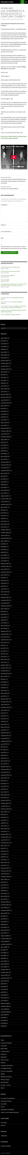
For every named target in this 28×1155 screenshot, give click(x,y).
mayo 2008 (3, 955)
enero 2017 (3, 662)
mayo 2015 (3, 718)
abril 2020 (3, 552)
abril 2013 (3, 789)
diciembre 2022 (4, 462)
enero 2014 (3, 763)
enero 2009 (3, 933)
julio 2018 (3, 611)
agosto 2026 (4, 338)
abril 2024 (3, 417)
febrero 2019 (4, 591)
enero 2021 (3, 527)
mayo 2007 (3, 989)
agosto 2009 (4, 913)
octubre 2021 (4, 501)
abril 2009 (3, 924)
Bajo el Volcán (4, 1048)
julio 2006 (3, 1017)
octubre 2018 (4, 603)
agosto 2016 (4, 676)
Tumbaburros (4, 1135)
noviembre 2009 (5, 904)
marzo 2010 (3, 893)
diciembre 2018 (4, 597)
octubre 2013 (4, 772)
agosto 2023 (4, 439)
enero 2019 (3, 594)
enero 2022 (3, 493)
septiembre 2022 (5, 470)
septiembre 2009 (5, 910)
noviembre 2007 (5, 972)
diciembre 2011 (4, 834)
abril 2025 (3, 383)
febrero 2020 (4, 558)
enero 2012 (3, 831)
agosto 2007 (4, 981)
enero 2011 (3, 865)
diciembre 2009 (4, 902)
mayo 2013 (3, 786)
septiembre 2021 (5, 504)
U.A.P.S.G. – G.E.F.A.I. (6, 1085)
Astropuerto (4, 1045)
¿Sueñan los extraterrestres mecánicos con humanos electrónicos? (13, 306)
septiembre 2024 (5, 403)
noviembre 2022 (5, 465)
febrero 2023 (4, 456)
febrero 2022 (4, 490)
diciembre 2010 (4, 868)
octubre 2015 (4, 704)
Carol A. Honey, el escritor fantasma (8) (10, 271)
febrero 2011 (4, 862)
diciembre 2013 (4, 766)
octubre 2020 (4, 535)
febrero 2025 (4, 388)
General (11, 8)
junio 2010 (3, 885)
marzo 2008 (3, 961)
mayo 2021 (3, 515)
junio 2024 (3, 411)
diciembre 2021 (4, 496)
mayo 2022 (3, 481)
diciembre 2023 (4, 428)
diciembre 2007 (4, 969)
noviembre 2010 (5, 871)
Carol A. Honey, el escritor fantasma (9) (10, 267)
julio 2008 (3, 950)
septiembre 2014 (5, 741)
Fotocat (3, 1106)
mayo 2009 (3, 921)
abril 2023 (3, 450)
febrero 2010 (4, 896)
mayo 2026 (3, 346)
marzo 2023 (3, 453)
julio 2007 (3, 983)
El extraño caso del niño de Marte (9, 187)
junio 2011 (3, 851)
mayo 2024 (3, 414)
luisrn (10, 19)
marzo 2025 (3, 386)
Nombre (3, 225)
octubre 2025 (4, 366)
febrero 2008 (4, 964)
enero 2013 (3, 797)
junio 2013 (3, 783)
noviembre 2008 (5, 938)
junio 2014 (3, 749)
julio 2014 (3, 746)
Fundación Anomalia (5, 1146)
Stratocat (3, 1125)
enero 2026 (3, 357)
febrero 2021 (4, 524)
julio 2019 (3, 577)
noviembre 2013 (5, 769)
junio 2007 (3, 986)
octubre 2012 (4, 806)
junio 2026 (3, 343)
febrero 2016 (4, 693)
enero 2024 (3, 425)
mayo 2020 (3, 549)
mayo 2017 (3, 651)
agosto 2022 (4, 473)
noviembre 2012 (5, 803)
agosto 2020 (4, 541)
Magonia (3, 1074)
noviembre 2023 (5, 431)
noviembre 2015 (5, 701)
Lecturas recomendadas (6, 1071)
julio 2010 (3, 882)
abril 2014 (3, 755)
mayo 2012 (3, 820)
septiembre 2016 (5, 673)
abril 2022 (3, 484)
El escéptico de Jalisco (6, 1101)
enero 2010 (3, 899)
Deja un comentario (18, 19)
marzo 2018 (3, 622)
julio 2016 (3, 679)
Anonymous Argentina (6, 1043)
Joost (2, 314)
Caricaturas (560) (5, 279)
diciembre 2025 (4, 360)
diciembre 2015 (4, 699)
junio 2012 (3, 817)
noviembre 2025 (5, 363)
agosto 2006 (4, 1014)
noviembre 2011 (5, 837)
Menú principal (26, 2)
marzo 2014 (3, 758)
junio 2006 (3, 1020)
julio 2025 (3, 374)
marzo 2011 (3, 859)
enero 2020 (3, 560)
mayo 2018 (3, 617)
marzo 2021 (3, 521)
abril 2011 (3, 856)
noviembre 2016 (5, 668)
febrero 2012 (4, 828)
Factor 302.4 (4, 1104)
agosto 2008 (4, 947)
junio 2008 (3, 952)
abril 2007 (3, 992)
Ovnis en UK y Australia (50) (7, 275)
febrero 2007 (4, 997)
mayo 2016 (3, 684)
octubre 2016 (4, 670)
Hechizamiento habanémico (7, 1109)
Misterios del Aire (5, 1079)
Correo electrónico (6, 231)
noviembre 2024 (5, 397)
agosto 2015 (4, 710)
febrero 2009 (4, 930)
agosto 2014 (4, 744)
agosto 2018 (4, 608)
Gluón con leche (5, 1059)
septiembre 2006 (5, 1012)
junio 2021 (3, 512)
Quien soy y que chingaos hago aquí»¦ (10, 1112)
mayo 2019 (3, 583)
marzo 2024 (3, 419)
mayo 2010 (3, 887)
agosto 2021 (4, 507)
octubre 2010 (4, 873)
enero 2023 (3, 459)
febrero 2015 (4, 727)
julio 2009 (3, 916)
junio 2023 (3, 445)
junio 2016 (3, 682)
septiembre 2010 (5, 876)
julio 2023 (3, 442)
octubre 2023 (4, 434)
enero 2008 (3, 966)
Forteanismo (4, 8)
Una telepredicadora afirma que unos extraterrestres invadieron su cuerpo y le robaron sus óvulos (13, 284)
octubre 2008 (4, 941)
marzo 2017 (3, 656)
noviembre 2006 (5, 1006)
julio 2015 (3, 713)
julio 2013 (3, 780)
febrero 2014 (4, 761)
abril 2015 (3, 721)
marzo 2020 (3, 555)
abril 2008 (3, 958)
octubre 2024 (4, 400)
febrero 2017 (4, 659)
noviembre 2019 (5, 566)
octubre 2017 (4, 637)
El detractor (4, 1054)
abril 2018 (3, 620)
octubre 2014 (4, 738)
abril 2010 (3, 890)
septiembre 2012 (5, 809)
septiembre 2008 (5, 944)
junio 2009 (3, 918)
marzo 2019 (3, 589)
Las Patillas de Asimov (6, 1068)
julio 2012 (3, 814)
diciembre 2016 (4, 665)
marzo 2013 (3, 792)
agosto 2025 (4, 371)
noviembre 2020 (5, 532)
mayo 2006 (3, 1023)
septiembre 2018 (5, 606)
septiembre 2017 (5, 639)
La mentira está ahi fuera (7, 1065)
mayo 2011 (3, 854)
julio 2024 (3, 408)
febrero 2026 (4, 355)
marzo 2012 (3, 825)
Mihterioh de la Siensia (6, 1076)
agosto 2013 (4, 778)
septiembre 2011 (5, 842)
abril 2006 (3, 1026)
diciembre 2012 (4, 800)
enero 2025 (3, 391)
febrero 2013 (4, 794)
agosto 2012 (4, 811)
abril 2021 (3, 518)
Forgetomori (4, 1057)
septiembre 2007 (5, 978)
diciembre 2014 (4, 732)
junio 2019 (3, 580)
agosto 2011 (4, 845)
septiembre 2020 (5, 538)
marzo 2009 (3, 927)
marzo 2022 (3, 487)
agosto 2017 (4, 642)
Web (2, 238)
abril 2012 (3, 823)
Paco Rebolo (4, 1122)
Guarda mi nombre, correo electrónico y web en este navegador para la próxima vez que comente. (14, 247)
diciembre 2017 (4, 631)
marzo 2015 (3, 724)
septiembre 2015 (5, 707)
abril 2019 (3, 586)
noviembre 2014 (5, 735)
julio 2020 (3, 543)
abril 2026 (3, 349)
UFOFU (2, 1088)
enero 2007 (3, 1000)
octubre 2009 (4, 907)
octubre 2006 (4, 1009)
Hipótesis (3, 1062)
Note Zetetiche (4, 1082)
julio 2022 (3, 476)
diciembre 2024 (4, 394)
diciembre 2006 (4, 1003)
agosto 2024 (4, 405)
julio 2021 (3, 510)
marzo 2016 (3, 690)
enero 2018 (3, 628)
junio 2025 (3, 377)
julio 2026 (3, 340)
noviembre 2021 (5, 498)
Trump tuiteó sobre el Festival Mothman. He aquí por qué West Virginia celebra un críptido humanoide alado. (13, 180)
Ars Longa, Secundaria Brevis (8, 1098)
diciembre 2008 (4, 935)
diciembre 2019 (4, 563)
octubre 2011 (4, 840)
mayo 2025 (3, 380)
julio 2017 (3, 645)
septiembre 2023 (5, 436)
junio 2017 (3, 648)
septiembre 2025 (5, 369)
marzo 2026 (3, 352)
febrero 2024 (4, 422)
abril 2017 (3, 653)
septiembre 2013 (5, 775)
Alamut (2, 1040)
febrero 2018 (4, 625)
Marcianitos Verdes (7, 2)
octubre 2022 (4, 467)
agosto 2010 (4, 879)
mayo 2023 (3, 448)
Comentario (4, 204)
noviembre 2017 (5, 634)
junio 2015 (3, 715)
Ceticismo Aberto (5, 1051)
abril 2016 (3, 687)
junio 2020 (3, 546)
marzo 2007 (3, 995)
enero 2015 (3, 730)
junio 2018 (3, 614)
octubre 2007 (4, 975)
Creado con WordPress (6, 1153)
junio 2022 (3, 479)
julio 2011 (3, 848)
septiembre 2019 (5, 572)
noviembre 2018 (5, 600)
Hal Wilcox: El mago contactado (12, 314)
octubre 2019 (4, 569)
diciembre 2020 (4, 529)
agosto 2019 (4, 575)
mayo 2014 (3, 752)
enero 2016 (3, 696)
